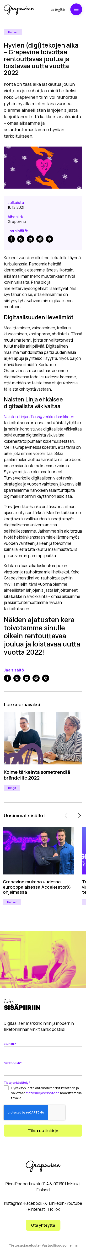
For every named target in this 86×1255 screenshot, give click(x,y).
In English (58, 10)
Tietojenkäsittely (17, 1083)
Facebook (33, 1203)
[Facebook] (11, 239)
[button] (79, 815)
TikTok (53, 1209)
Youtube (74, 1203)
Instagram (13, 1203)
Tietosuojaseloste (24, 1245)
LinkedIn (56, 1203)
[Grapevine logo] (19, 10)
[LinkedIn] (30, 239)
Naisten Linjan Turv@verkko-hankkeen (39, 416)
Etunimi (10, 1044)
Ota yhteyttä (43, 1225)
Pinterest (36, 1209)
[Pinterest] (49, 239)
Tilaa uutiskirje (43, 1130)
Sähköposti (13, 1063)
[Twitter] (20, 239)
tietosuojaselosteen (42, 1093)
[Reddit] (39, 239)
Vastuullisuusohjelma (59, 1245)
